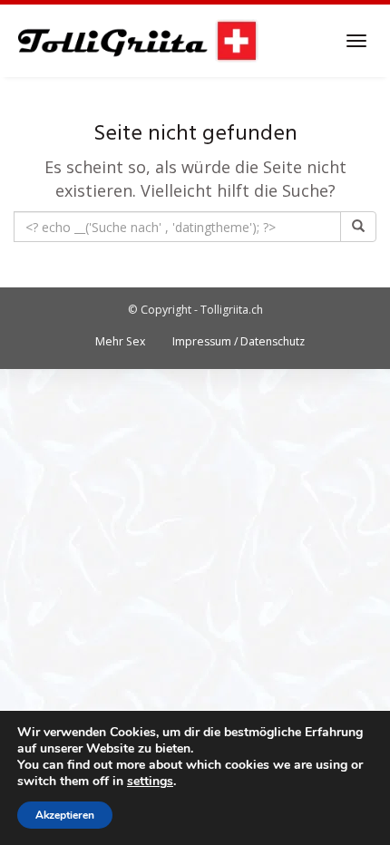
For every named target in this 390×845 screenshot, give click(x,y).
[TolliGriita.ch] (136, 40)
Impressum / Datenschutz (238, 341)
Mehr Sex (120, 341)
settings (150, 781)
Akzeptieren (64, 815)
